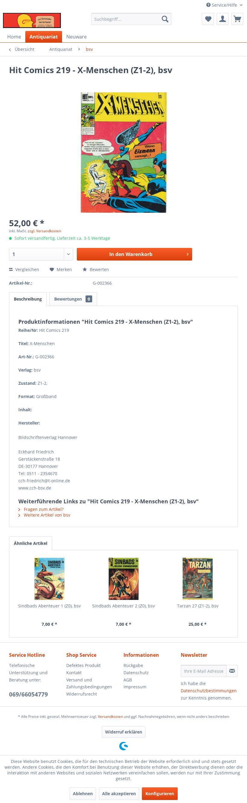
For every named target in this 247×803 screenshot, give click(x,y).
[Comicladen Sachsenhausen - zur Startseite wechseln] (32, 20)
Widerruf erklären (123, 732)
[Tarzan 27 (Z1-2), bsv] (197, 579)
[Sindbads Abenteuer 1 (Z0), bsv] (49, 579)
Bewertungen (72, 299)
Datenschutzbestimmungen (209, 690)
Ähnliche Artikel (30, 543)
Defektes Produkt (83, 665)
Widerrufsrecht (81, 694)
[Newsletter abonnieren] (232, 671)
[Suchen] (165, 19)
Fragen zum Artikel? (43, 509)
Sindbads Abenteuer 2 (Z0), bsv (123, 606)
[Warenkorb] (237, 19)
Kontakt (74, 672)
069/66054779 (28, 694)
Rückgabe (133, 665)
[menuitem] (131, 19)
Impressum (135, 687)
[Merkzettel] (208, 19)
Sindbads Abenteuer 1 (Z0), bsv (49, 606)
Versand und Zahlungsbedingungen (89, 683)
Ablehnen (83, 793)
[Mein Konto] (223, 19)
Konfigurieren (159, 793)
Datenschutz (136, 672)
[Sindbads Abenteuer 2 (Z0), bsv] (123, 579)
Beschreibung (28, 299)
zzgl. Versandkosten (44, 230)
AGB (128, 680)
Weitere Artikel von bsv (46, 515)
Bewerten (99, 269)
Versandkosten (110, 716)
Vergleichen (26, 269)
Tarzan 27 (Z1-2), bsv (197, 606)
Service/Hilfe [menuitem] (224, 5)
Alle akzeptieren (119, 793)
